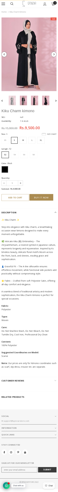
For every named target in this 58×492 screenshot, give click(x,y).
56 (24, 154)
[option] (29, 54)
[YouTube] (25, 452)
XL (41, 140)
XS (5, 140)
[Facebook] (4, 452)
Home (4, 12)
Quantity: (5, 178)
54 (15, 154)
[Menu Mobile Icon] (3, 4)
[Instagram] (11, 452)
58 (34, 154)
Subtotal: (5, 189)
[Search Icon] (11, 3)
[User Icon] (44, 4)
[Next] (54, 54)
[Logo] (29, 4)
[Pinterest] (18, 452)
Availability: (6, 121)
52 (5, 154)
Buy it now (41, 197)
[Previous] (4, 54)
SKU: (3, 117)
